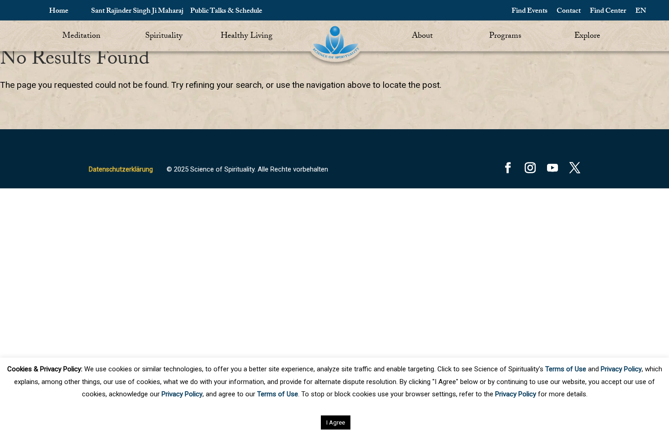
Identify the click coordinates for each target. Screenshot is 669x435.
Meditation (81, 37)
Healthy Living (247, 37)
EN (640, 11)
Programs (505, 37)
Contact (569, 11)
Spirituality (163, 37)
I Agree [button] (335, 422)
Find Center (608, 11)
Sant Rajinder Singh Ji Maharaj (137, 11)
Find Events (529, 11)
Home (58, 11)
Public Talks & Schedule (226, 11)
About (422, 37)
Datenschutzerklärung (121, 169)
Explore (587, 37)
